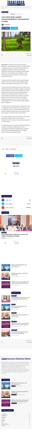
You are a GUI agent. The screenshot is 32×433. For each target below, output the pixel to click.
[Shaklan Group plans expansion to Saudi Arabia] (5, 276)
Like (30, 200)
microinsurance (13, 149)
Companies (4, 232)
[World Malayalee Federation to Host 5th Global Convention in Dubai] (16, 223)
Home (2, 7)
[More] (20, 28)
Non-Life (3, 270)
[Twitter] (7, 376)
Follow (29, 203)
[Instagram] (5, 376)
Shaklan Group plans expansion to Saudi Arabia (20, 274)
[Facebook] (2, 376)
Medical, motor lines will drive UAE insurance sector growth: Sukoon (20, 282)
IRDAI (7, 149)
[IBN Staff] (2, 24)
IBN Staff (7, 24)
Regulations (7, 7)
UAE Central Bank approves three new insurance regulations (19, 332)
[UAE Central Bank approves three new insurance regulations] (5, 333)
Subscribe (28, 207)
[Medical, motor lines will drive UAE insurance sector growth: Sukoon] (5, 284)
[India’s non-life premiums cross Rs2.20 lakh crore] (5, 267)
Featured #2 (4, 287)
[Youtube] (9, 376)
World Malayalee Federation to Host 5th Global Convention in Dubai (14, 235)
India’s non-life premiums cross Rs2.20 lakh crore (19, 265)
